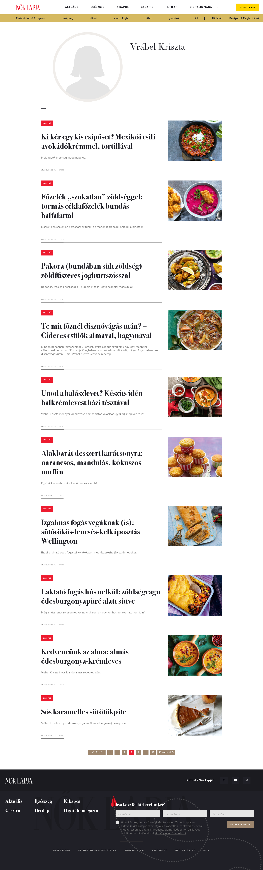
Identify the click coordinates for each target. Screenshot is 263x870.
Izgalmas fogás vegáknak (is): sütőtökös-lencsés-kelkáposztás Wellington (90, 531)
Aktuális (72, 7)
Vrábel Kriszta (48, 170)
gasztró (174, 18)
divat (94, 18)
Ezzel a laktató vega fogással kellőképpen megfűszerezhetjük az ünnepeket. (89, 552)
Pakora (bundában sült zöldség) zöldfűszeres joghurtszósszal (91, 270)
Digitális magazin (203, 7)
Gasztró (147, 7)
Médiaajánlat (185, 850)
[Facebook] (205, 18)
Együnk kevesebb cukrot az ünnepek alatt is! (69, 483)
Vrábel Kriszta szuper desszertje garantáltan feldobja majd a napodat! (84, 723)
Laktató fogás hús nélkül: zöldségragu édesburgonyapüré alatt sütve (100, 596)
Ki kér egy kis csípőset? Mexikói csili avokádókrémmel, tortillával (98, 141)
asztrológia (121, 18)
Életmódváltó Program (30, 18)
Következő (165, 752)
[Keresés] (197, 18)
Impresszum (61, 850)
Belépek (234, 18)
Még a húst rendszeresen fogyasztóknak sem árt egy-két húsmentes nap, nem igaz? (93, 612)
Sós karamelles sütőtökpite (83, 711)
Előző (99, 752)
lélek (149, 18)
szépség (67, 18)
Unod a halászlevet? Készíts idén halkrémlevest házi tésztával (91, 397)
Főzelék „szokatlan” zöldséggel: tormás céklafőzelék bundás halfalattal (92, 205)
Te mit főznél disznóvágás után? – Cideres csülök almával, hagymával (96, 330)
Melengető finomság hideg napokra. (63, 157)
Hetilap (171, 7)
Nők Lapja (28, 7)
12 (153, 752)
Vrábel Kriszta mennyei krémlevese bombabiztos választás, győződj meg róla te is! (92, 414)
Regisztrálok (251, 18)
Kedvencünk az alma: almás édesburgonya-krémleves (85, 656)
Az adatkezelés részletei (170, 833)
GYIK (206, 850)
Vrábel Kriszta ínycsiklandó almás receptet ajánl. (71, 672)
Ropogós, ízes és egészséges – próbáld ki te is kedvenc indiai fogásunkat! (87, 287)
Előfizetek (248, 7)
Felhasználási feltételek (97, 850)
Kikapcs (123, 7)
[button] (218, 6)
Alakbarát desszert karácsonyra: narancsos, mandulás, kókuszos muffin (92, 462)
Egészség (97, 7)
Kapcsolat (159, 850)
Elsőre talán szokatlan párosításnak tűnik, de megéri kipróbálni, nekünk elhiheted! (92, 227)
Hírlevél (217, 18)
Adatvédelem (134, 850)
